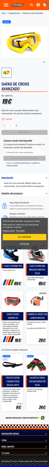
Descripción (7, 177)
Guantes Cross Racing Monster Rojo (37, 381)
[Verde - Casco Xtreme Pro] (12, 282)
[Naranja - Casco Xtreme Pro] (7, 282)
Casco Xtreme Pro (13, 266)
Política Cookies (9, 231)
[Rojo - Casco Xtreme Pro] (10, 282)
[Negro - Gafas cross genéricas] (12, 339)
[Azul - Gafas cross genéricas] (5, 339)
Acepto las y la (23, 164)
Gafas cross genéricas (13, 316)
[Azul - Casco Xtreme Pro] (5, 282)
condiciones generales (21, 163)
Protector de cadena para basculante (13, 381)
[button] (31, 5)
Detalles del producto (12, 193)
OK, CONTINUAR (24, 237)
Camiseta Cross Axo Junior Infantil (37, 316)
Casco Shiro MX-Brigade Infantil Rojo (37, 270)
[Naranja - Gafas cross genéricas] (7, 339)
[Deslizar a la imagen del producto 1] (7, 73)
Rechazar (24, 244)
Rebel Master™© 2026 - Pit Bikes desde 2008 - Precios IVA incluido (24, 461)
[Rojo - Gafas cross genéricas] (10, 339)
